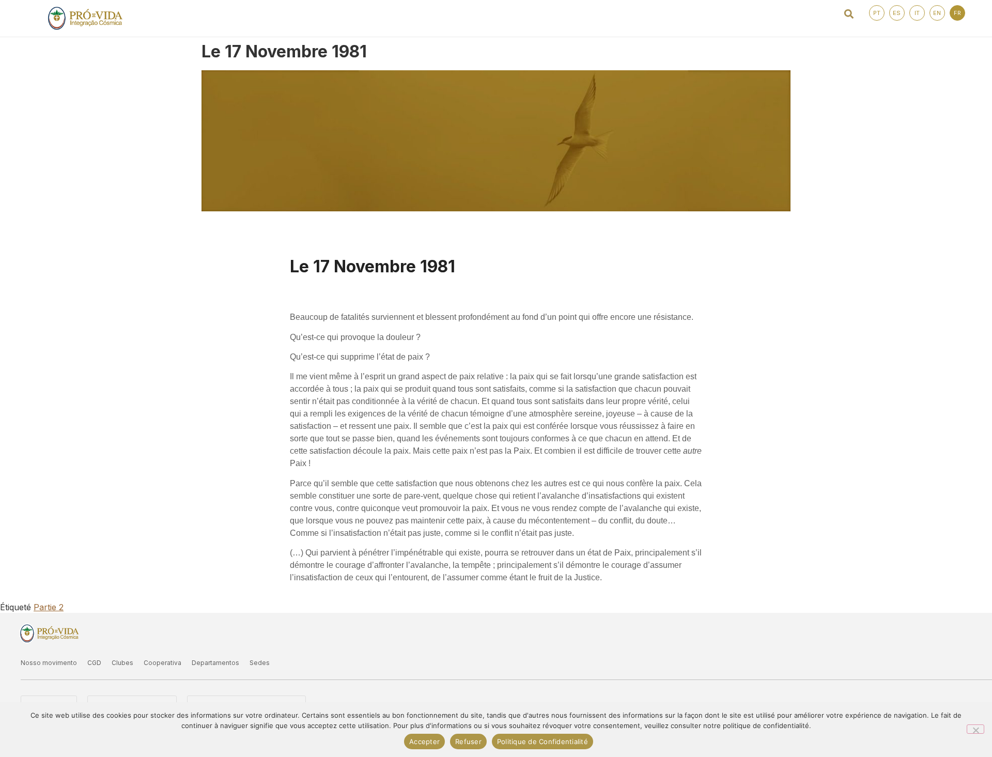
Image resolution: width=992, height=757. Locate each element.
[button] (849, 13)
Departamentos (215, 663)
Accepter (424, 741)
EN (937, 13)
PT (876, 13)
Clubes (122, 663)
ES (897, 13)
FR (957, 13)
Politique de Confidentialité (542, 741)
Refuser (468, 741)
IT (917, 13)
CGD (94, 663)
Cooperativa (162, 663)
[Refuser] (975, 729)
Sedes (260, 663)
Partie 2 (49, 607)
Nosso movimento (49, 663)
